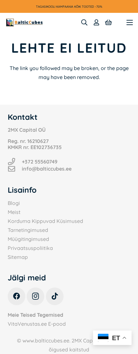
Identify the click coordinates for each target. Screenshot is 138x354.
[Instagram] (35, 296)
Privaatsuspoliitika (30, 248)
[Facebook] (16, 296)
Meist (14, 212)
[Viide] (96, 22)
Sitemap (18, 257)
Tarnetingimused (28, 230)
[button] (84, 22)
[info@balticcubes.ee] (15, 169)
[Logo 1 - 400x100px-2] (24, 22)
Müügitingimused (28, 239)
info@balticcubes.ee (47, 168)
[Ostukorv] (108, 22)
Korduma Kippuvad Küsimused (45, 221)
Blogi (14, 203)
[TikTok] (55, 296)
